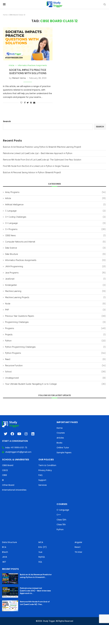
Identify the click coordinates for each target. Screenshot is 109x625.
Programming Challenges (55, 322)
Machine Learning (55, 291)
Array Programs (55, 192)
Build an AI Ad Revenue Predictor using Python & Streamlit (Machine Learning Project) (42, 147)
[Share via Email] (34, 102)
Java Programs (55, 272)
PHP (55, 309)
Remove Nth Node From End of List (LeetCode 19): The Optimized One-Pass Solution (42, 160)
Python (55, 340)
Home (5, 15)
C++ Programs (55, 229)
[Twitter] (5, 433)
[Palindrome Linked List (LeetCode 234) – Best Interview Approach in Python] (10, 592)
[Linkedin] (32, 433)
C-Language (55, 211)
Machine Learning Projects (55, 297)
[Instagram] (26, 433)
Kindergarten (55, 285)
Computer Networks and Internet (55, 241)
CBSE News (55, 235)
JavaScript (55, 279)
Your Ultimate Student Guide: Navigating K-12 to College (55, 384)
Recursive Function (55, 365)
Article (11, 65)
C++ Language (55, 223)
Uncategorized (55, 378)
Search (7, 121)
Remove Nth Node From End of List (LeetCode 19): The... (35, 603)
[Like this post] (21, 102)
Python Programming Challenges (55, 347)
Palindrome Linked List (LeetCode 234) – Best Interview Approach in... (35, 591)
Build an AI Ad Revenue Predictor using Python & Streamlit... (36, 575)
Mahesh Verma (19, 78)
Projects (55, 334)
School (55, 371)
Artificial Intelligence (55, 204)
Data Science (55, 248)
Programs (55, 328)
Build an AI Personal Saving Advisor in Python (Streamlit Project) (32, 172)
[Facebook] (12, 433)
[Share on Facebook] (24, 102)
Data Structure (55, 254)
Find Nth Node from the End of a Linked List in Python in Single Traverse (36, 166)
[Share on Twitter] (28, 102)
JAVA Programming (55, 266)
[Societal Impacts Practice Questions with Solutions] (28, 43)
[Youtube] (19, 433)
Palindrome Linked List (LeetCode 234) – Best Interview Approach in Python (37, 153)
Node (55, 303)
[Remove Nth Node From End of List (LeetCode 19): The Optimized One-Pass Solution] (10, 605)
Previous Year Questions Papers (55, 316)
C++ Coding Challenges (55, 217)
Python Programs (55, 353)
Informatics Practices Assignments (32, 65)
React (55, 359)
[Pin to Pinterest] (31, 102)
